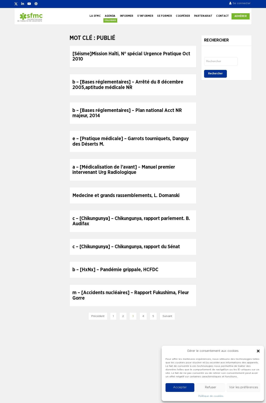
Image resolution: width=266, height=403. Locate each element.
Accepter (180, 387)
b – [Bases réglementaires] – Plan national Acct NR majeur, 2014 (127, 113)
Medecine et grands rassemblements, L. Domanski (126, 195)
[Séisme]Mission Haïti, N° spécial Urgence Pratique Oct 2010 (131, 56)
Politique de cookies (210, 396)
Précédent (98, 316)
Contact (222, 16)
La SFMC (95, 16)
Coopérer (183, 16)
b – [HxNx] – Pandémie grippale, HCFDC (115, 269)
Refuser (210, 387)
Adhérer (240, 16)
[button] (258, 351)
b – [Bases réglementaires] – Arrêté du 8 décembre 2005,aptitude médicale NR (127, 85)
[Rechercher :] (221, 61)
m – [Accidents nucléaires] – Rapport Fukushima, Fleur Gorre (130, 295)
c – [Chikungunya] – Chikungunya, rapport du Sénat (126, 246)
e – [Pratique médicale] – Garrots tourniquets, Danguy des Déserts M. (130, 141)
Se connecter (241, 3)
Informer (126, 16)
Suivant (167, 316)
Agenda (110, 16)
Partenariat (203, 16)
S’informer (145, 16)
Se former (164, 16)
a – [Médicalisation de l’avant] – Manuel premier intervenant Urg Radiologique (123, 170)
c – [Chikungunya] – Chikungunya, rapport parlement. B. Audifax (131, 221)
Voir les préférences (243, 387)
